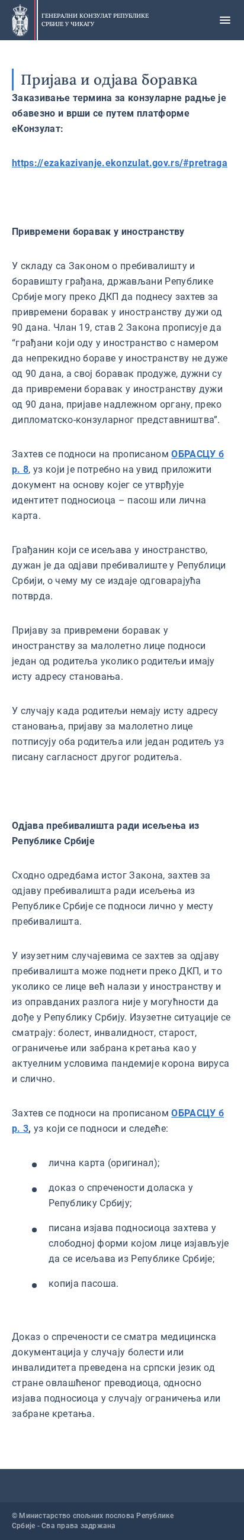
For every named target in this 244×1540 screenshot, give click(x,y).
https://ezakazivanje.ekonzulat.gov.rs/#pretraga (119, 163)
